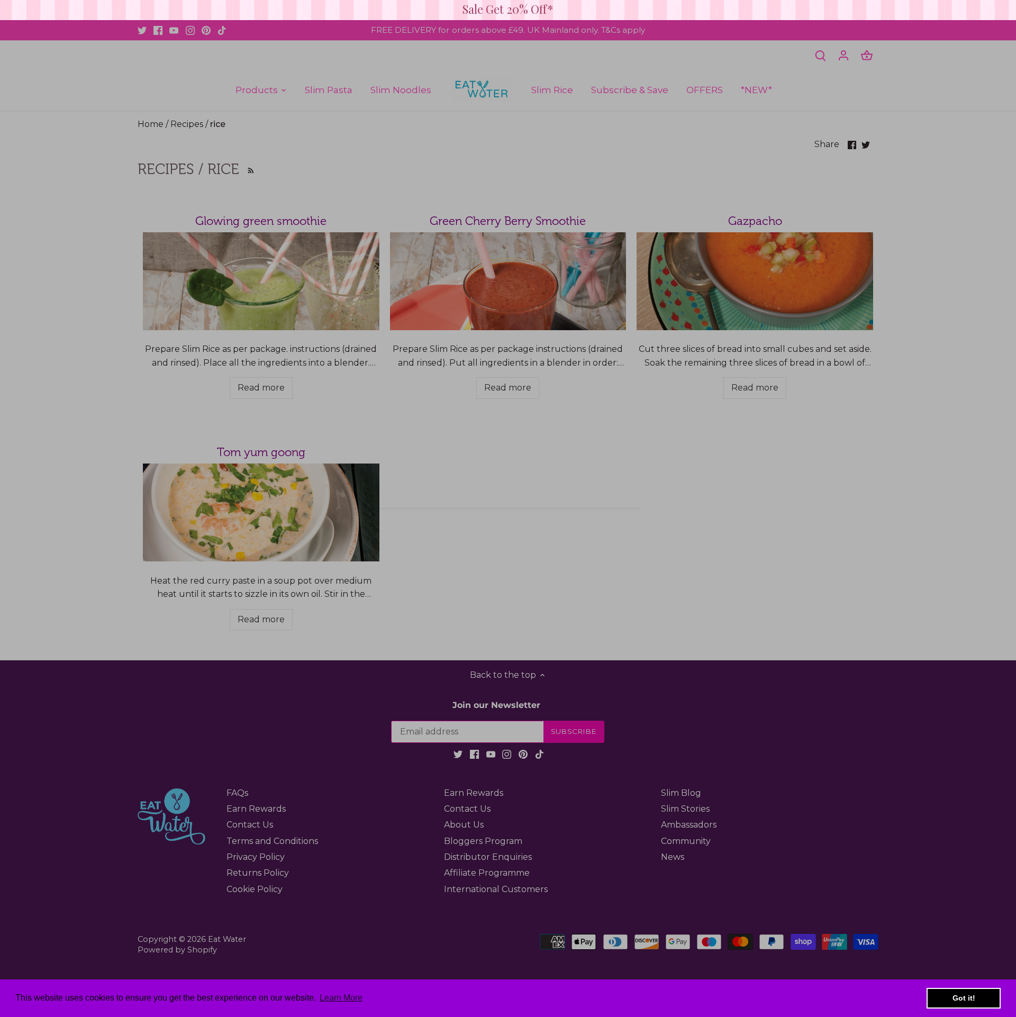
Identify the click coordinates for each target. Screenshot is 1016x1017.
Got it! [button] (963, 998)
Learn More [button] (341, 997)
